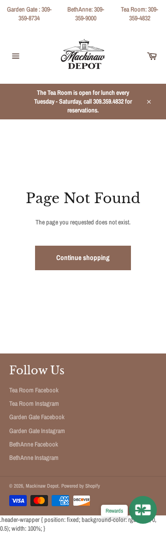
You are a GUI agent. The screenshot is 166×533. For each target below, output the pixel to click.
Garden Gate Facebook (37, 417)
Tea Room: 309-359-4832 (139, 13)
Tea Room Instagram (34, 403)
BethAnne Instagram (34, 457)
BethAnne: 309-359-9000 (85, 13)
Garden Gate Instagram (37, 431)
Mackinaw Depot (42, 485)
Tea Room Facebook (34, 390)
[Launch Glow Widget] (143, 510)
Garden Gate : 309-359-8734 (29, 13)
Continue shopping (83, 257)
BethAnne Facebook (33, 444)
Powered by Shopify (80, 485)
